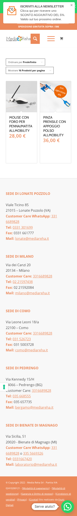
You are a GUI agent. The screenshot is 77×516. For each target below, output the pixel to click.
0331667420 (22, 459)
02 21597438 (23, 281)
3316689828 (42, 276)
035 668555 (22, 396)
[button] (67, 506)
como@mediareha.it (31, 350)
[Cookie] (33, 499)
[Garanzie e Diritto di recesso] (37, 493)
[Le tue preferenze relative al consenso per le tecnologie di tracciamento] (4, 387)
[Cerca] (34, 38)
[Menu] (49, 38)
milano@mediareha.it (32, 293)
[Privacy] (22, 499)
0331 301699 (23, 227)
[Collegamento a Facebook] (61, 510)
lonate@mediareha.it (32, 238)
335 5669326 (33, 453)
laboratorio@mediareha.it (36, 464)
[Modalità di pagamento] (36, 488)
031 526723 (22, 339)
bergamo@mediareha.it (34, 407)
